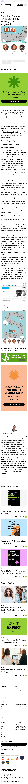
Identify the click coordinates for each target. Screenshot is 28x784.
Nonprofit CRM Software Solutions (20, 723)
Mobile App (3, 697)
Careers (3, 732)
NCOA (4, 245)
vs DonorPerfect (18, 691)
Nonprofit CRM (4, 693)
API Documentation (19, 711)
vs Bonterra (17, 695)
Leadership (3, 724)
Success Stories (4, 706)
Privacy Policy (21, 777)
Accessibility (4, 779)
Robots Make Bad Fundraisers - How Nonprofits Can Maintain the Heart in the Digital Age (14, 467)
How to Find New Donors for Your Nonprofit (20, 730)
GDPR (9, 779)
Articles (3, 708)
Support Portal (18, 706)
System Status (18, 708)
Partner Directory (5, 715)
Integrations (4, 699)
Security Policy (4, 777)
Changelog (17, 713)
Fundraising (3, 691)
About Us (3, 722)
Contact (3, 736)
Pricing (2, 701)
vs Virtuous (17, 689)
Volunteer (3, 695)
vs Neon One (17, 693)
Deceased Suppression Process (15, 245)
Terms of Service (13, 777)
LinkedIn (3, 473)
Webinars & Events (5, 711)
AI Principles (3, 726)
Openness (3, 728)
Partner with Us (4, 734)
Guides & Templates (5, 713)
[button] (25, 4)
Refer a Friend (18, 715)
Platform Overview (5, 689)
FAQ (2, 717)
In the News (3, 730)
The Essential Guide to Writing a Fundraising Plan (20, 727)
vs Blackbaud (17, 697)
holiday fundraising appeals (10, 132)
